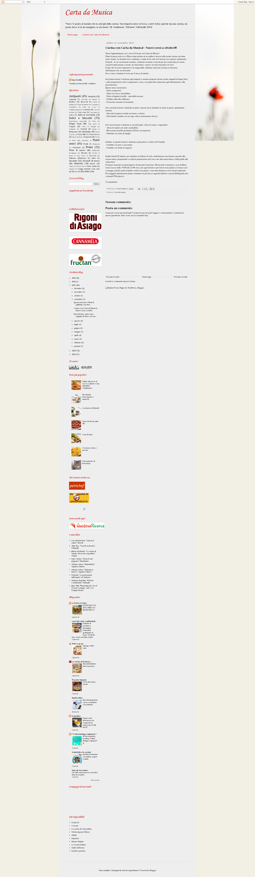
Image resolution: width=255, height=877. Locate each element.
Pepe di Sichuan (77, 137)
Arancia (91, 96)
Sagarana (75, 838)
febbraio (77, 342)
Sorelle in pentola (78, 851)
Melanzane (73, 132)
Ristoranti (92, 156)
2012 (74, 351)
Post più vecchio (180, 277)
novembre (78, 292)
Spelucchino (77, 698)
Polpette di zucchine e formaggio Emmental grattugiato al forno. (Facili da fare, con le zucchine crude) (83, 630)
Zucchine (85, 171)
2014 (74, 282)
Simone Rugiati (77, 841)
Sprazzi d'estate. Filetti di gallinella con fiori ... (84, 303)
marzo (77, 339)
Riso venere (81, 156)
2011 (74, 354)
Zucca (74, 171)
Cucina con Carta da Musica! (95, 35)
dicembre (78, 288)
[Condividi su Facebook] (151, 189)
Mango (94, 129)
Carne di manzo (82, 104)
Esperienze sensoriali (78, 121)
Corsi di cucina (119, 192)
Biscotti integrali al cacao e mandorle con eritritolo (90, 702)
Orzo (73, 134)
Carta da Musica (88, 12)
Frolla (84, 126)
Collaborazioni (74, 110)
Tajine (71, 166)
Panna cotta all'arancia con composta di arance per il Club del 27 (89, 722)
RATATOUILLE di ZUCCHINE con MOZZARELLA (89, 607)
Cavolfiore (73, 107)
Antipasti (75, 96)
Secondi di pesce (91, 161)
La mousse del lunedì (90, 408)
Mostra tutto (95, 780)
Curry (71, 115)
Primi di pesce (77, 150)
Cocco (94, 107)
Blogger (153, 870)
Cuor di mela (87, 434)
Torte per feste (80, 166)
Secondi (73, 161)
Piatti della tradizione (80, 140)
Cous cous (81, 112)
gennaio (77, 346)
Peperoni (87, 137)
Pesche (97, 137)
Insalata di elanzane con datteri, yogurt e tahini (90, 756)
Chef (84, 107)
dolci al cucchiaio (86, 115)
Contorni (86, 110)
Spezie (92, 163)
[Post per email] (139, 189)
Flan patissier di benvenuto (88, 462)
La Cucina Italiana (78, 845)
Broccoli (84, 102)
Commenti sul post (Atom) (124, 281)
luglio (76, 324)
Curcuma (93, 112)
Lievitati (83, 129)
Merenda (86, 131)
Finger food (75, 123)
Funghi (93, 126)
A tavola (74, 826)
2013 (74, 285)
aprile (76, 335)
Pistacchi (96, 144)
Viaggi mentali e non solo (89, 169)
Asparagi (72, 99)
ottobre (77, 296)
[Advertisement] (82, 55)
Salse (94, 158)
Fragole (72, 126)
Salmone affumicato (77, 158)
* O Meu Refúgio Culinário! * (84, 734)
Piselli (85, 144)
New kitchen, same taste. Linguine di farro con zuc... (85, 315)
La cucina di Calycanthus (81, 829)
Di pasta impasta (79, 680)
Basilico (72, 102)
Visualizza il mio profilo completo (82, 83)
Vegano (72, 169)
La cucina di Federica (81, 662)
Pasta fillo (82, 134)
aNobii (73, 835)
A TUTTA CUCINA (79, 603)
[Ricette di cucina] (77, 489)
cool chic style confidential (83, 621)
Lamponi (72, 129)
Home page (72, 35)
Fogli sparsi (92, 124)
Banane (94, 99)
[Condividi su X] (148, 189)
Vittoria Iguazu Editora (80, 832)
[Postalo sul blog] (146, 189)
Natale (97, 132)
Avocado (84, 99)
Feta (94, 121)
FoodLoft (75, 822)
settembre (78, 299)
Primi (89, 147)
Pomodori (76, 147)
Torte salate (92, 166)
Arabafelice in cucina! (81, 752)
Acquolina (76, 716)
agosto (77, 321)
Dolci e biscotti (80, 118)
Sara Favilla (77, 80)
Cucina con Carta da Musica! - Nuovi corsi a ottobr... (86, 309)
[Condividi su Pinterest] (153, 189)
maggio (77, 332)
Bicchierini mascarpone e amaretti (88, 397)
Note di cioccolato (80, 770)
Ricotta (84, 153)
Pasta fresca (94, 134)
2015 (74, 278)
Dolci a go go (77, 644)
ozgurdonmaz (133, 870)
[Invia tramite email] (143, 189)
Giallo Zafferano (77, 848)
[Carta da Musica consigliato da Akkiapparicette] (79, 502)
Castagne (95, 104)
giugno (77, 328)
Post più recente (112, 277)
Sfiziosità (78, 163)
